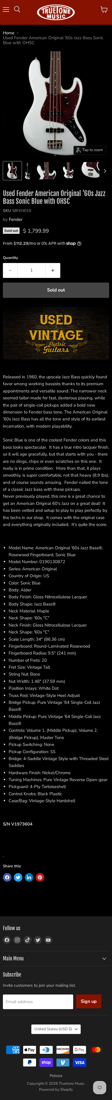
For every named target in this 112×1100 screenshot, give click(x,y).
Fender (15, 219)
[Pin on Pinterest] (40, 877)
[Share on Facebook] (7, 877)
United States (53, 1029)
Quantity (10, 258)
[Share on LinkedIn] (29, 877)
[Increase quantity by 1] (53, 270)
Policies (56, 1075)
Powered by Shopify (56, 1089)
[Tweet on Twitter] (18, 877)
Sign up (89, 1001)
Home (8, 33)
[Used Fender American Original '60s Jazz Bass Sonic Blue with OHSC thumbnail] (12, 170)
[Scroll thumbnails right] (104, 171)
